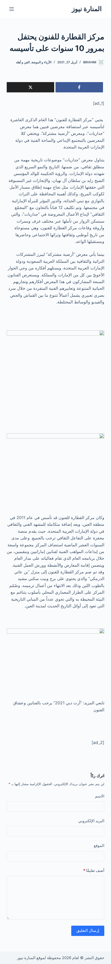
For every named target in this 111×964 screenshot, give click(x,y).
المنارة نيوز (87, 9)
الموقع (99, 845)
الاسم (99, 796)
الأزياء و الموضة (41, 62)
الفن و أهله (23, 62)
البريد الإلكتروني (91, 820)
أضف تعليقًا (93, 870)
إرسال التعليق (87, 930)
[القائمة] (11, 9)
